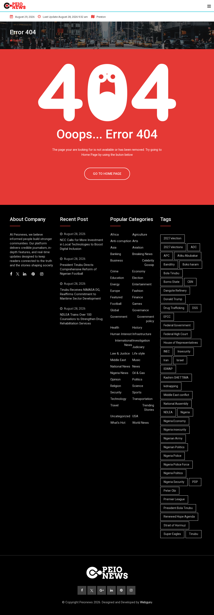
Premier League (174, 499)
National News (120, 366)
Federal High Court (176, 334)
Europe (115, 291)
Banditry (169, 264)
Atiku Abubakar (187, 255)
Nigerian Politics (174, 447)
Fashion (137, 291)
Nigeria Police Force (176, 464)
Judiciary (138, 347)
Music (136, 360)
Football (115, 304)
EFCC (167, 316)
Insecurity (184, 351)
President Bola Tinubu (178, 508)
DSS (195, 308)
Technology (118, 399)
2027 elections (173, 247)
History (137, 327)
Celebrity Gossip (148, 263)
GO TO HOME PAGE (107, 174)
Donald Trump (173, 299)
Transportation (142, 399)
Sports (136, 392)
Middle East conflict (176, 395)
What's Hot (117, 423)
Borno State (172, 281)
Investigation (141, 340)
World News (140, 423)
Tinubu (193, 534)
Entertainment (142, 284)
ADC (194, 247)
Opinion (115, 379)
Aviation (137, 247)
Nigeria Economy (175, 421)
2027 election (172, 238)
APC (166, 255)
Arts (135, 241)
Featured (116, 297)
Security (115, 392)
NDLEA (168, 412)
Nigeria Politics (173, 473)
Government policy (145, 319)
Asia (113, 247)
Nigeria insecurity (175, 429)
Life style (138, 353)
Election (137, 278)
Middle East (118, 360)
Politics (137, 379)
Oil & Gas (138, 373)
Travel (114, 405)
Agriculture (139, 234)
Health (114, 327)
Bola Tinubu (171, 273)
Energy (115, 284)
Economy (138, 271)
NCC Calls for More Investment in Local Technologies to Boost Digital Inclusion (81, 244)
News (136, 366)
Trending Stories (148, 407)
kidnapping (171, 386)
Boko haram (191, 264)
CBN (190, 281)
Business (116, 260)
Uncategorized (120, 416)
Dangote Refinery (175, 290)
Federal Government (177, 325)
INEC (167, 351)
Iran (166, 360)
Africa (114, 234)
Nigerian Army (173, 438)
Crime (114, 271)
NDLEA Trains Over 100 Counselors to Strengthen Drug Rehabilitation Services (81, 319)
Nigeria (185, 412)
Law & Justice (120, 353)
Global (114, 310)
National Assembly (176, 403)
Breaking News (142, 254)
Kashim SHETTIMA (176, 377)
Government (118, 317)
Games (137, 304)
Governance (140, 310)
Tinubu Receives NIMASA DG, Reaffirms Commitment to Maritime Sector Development (80, 294)
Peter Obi (170, 490)
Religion (115, 386)
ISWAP (168, 368)
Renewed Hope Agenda (179, 516)
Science (137, 386)
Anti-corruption (120, 241)
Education (117, 278)
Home (17, 40)
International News (123, 343)
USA (135, 416)
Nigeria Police (172, 455)
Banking (115, 254)
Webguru (146, 602)
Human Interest (121, 334)
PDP (195, 482)
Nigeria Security (174, 482)
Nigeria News (119, 373)
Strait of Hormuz (175, 525)
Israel (180, 360)
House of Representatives (181, 342)
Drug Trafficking (174, 308)
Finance (137, 297)
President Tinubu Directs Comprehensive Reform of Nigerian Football (78, 269)
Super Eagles (172, 534)
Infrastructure (141, 334)
